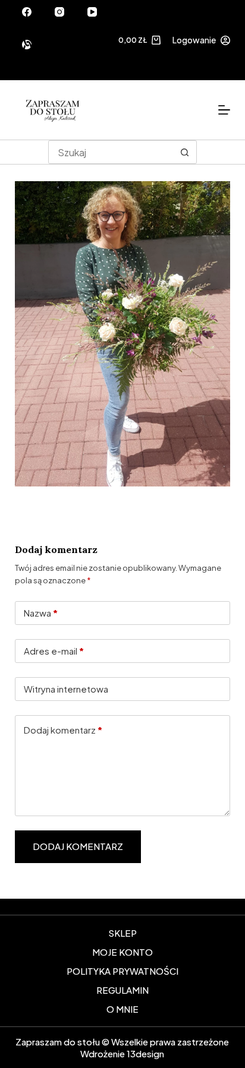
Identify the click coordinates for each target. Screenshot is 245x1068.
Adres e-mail (54, 650)
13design (145, 1053)
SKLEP (122, 933)
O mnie (122, 1009)
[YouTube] (92, 12)
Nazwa (41, 612)
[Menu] (224, 110)
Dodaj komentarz (63, 729)
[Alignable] (27, 44)
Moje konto (122, 952)
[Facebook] (27, 12)
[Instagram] (59, 12)
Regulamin (122, 990)
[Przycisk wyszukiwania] (185, 152)
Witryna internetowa (66, 688)
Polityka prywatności (122, 971)
